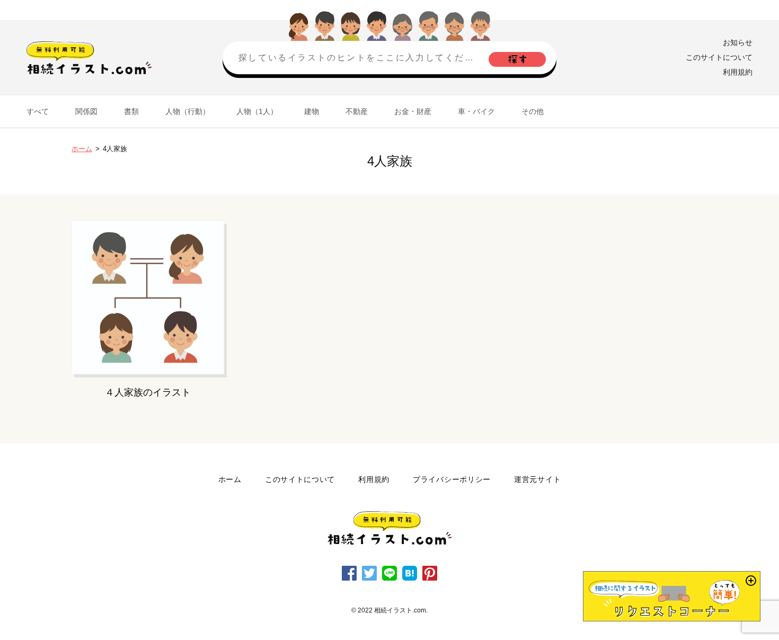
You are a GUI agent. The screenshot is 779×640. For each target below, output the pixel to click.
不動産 (357, 111)
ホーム (82, 149)
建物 (311, 111)
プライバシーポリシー (452, 479)
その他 (532, 111)
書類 (131, 111)
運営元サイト (537, 479)
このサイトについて (719, 57)
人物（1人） (257, 111)
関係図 (86, 111)
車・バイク (476, 111)
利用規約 (738, 72)
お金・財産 (412, 111)
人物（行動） (187, 111)
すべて (37, 111)
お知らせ (738, 42)
